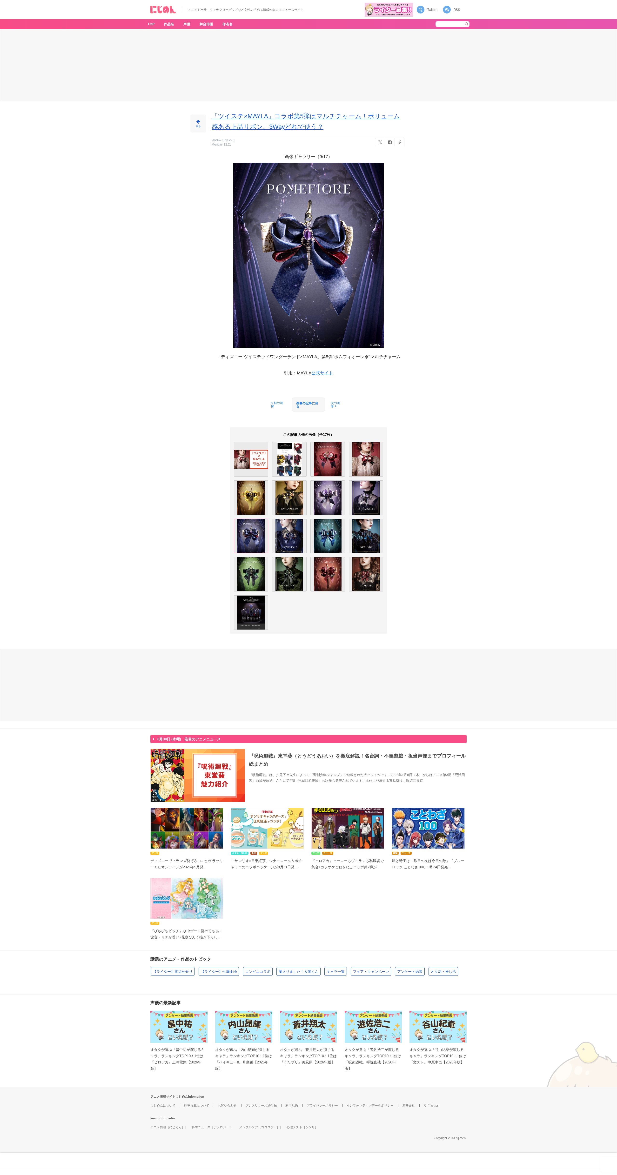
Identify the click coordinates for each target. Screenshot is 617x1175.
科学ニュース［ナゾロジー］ (212, 1127)
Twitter (431, 9)
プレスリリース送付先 (261, 1105)
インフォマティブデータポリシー (370, 1105)
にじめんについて (162, 1105)
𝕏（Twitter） (432, 1105)
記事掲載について (196, 1105)
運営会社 (408, 1105)
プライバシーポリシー (322, 1105)
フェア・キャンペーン (371, 971)
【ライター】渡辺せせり (173, 971)
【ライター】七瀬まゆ (219, 971)
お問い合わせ (227, 1105)
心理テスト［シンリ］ (302, 1127)
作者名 (227, 24)
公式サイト (322, 373)
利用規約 (291, 1105)
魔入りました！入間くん (298, 971)
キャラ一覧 (336, 971)
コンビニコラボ (257, 971)
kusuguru (157, 1118)
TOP (151, 24)
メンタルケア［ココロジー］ (259, 1127)
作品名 (169, 24)
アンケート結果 (410, 971)
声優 (186, 24)
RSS (457, 9)
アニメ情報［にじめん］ (167, 1127)
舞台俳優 (206, 24)
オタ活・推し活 (443, 971)
